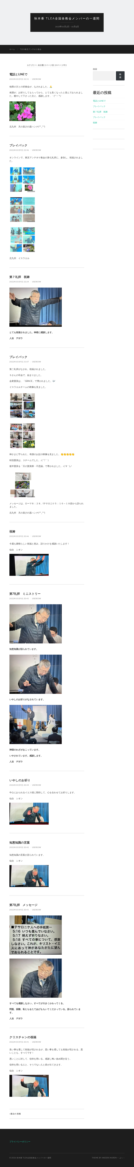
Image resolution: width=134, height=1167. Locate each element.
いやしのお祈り (19, 780)
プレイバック (18, 145)
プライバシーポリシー (19, 1141)
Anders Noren (109, 1158)
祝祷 (12, 531)
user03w (36, 79)
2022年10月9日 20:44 (19, 785)
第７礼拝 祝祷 (19, 277)
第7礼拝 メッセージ (23, 905)
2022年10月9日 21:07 (19, 362)
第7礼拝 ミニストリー (25, 593)
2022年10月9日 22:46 (19, 150)
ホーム (12, 49)
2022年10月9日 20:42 (19, 847)
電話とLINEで (18, 74)
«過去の (15, 1114)
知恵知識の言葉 (19, 842)
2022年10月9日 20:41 (19, 910)
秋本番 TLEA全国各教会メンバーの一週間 (67, 18)
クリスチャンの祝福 (22, 1037)
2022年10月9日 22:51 (19, 79)
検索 (95, 69)
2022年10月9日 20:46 (19, 536)
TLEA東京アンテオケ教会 (30, 49)
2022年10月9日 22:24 (19, 282)
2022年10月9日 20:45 (19, 598)
